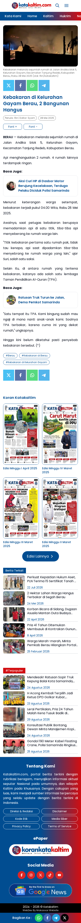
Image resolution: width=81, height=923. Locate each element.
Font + (12, 127)
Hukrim (65, 16)
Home (32, 16)
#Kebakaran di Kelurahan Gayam (26, 362)
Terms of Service (59, 826)
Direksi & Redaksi (21, 811)
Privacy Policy (21, 826)
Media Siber (59, 819)
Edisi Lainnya (38, 556)
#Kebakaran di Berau (35, 355)
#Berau (10, 355)
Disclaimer (59, 811)
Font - (33, 127)
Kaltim (48, 16)
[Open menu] (66, 5)
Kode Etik (21, 819)
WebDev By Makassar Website (40, 910)
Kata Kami (13, 16)
